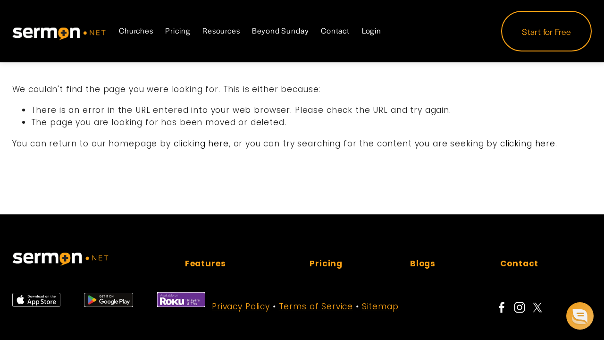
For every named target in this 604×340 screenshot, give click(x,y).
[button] (580, 316)
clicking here (201, 143)
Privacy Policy (241, 306)
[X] (537, 307)
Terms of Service (316, 306)
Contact (335, 30)
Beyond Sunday (280, 30)
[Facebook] (501, 307)
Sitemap (380, 306)
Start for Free (546, 31)
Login (371, 30)
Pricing (177, 30)
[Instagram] (519, 307)
